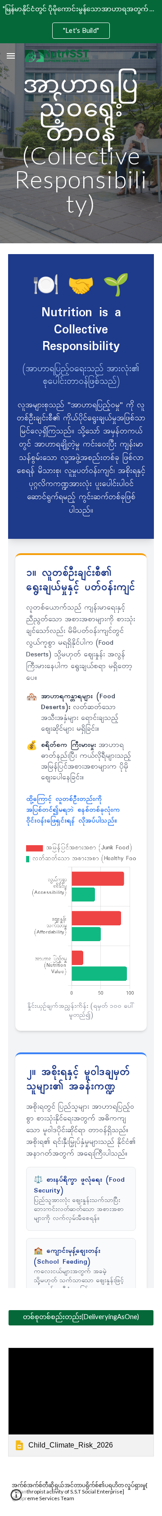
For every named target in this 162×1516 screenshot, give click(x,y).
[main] (81, 143)
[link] (81, 1402)
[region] (81, 21)
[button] (11, 55)
